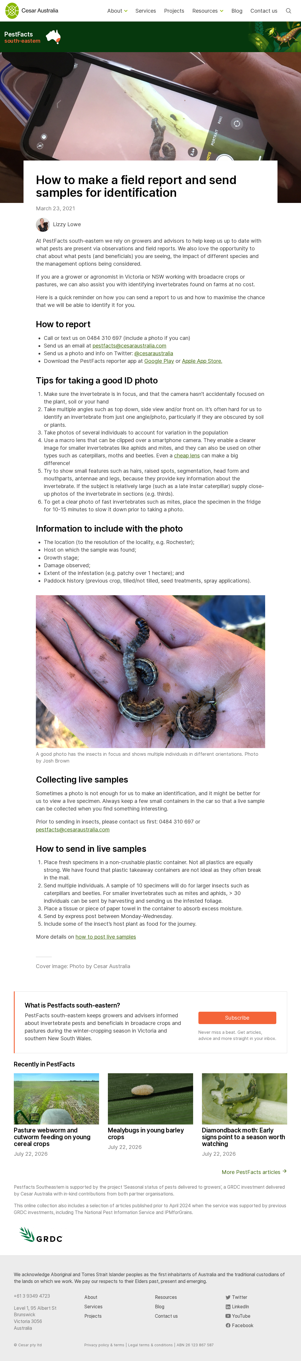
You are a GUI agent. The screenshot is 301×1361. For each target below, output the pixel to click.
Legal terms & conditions (150, 1345)
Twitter (239, 1297)
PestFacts (22, 37)
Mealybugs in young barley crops (146, 1134)
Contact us (166, 1316)
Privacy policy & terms (104, 1345)
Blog (159, 1306)
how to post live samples (106, 937)
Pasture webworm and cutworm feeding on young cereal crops (52, 1137)
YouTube (240, 1316)
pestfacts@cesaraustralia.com (129, 346)
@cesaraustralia (153, 353)
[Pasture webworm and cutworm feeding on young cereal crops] (56, 1098)
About (90, 1297)
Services (93, 1306)
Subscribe (237, 1018)
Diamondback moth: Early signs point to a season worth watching (243, 1137)
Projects (93, 1316)
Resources (166, 1297)
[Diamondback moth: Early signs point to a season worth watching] (244, 1098)
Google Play (159, 361)
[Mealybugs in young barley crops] (150, 1098)
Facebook (242, 1325)
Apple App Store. (202, 361)
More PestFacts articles (252, 1172)
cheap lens (187, 455)
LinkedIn (240, 1306)
